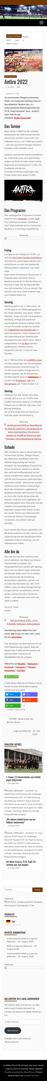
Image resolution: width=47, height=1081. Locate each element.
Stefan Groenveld (22, 118)
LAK (29, 380)
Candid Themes (31, 1075)
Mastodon (32, 663)
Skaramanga (10, 384)
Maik (9, 946)
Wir (12, 633)
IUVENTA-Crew (34, 360)
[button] (13, 694)
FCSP (24, 710)
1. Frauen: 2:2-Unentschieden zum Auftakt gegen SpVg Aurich (23, 778)
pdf (37, 218)
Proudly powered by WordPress (19, 1072)
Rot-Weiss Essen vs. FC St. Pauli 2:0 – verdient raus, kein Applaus (21, 863)
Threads (31, 667)
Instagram (20, 667)
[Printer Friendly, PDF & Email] (11, 678)
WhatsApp (9, 670)
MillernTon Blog (10, 76)
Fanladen (22, 218)
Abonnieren (12, 1030)
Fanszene (17, 710)
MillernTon (23, 10)
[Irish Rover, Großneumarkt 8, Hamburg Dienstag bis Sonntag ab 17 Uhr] (23, 905)
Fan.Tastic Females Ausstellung (27, 257)
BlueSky (22, 663)
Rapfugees (21, 380)
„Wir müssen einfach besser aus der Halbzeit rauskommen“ (20, 821)
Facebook (8, 667)
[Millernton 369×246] (23, 968)
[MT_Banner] (23, 239)
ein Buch (26, 343)
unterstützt (16, 637)
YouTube (21, 670)
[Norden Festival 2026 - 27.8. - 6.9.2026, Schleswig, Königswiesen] (23, 624)
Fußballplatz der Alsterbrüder (22, 330)
